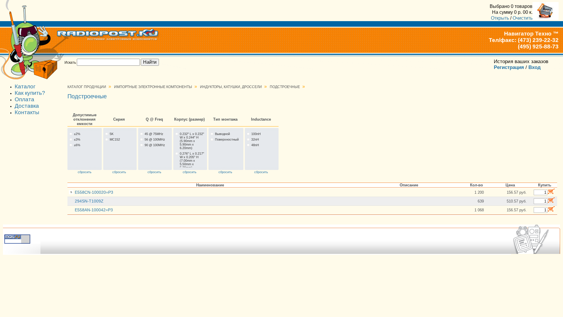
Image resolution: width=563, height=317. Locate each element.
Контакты (27, 112)
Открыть (500, 18)
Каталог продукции (86, 87)
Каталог (25, 86)
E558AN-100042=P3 (94, 210)
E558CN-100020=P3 (94, 192)
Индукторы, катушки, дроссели (231, 87)
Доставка (27, 106)
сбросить (84, 172)
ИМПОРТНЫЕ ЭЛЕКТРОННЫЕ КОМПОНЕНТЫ (153, 87)
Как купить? (30, 93)
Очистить (523, 18)
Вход (534, 67)
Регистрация (509, 67)
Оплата (24, 99)
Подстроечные (285, 87)
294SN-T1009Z (89, 201)
